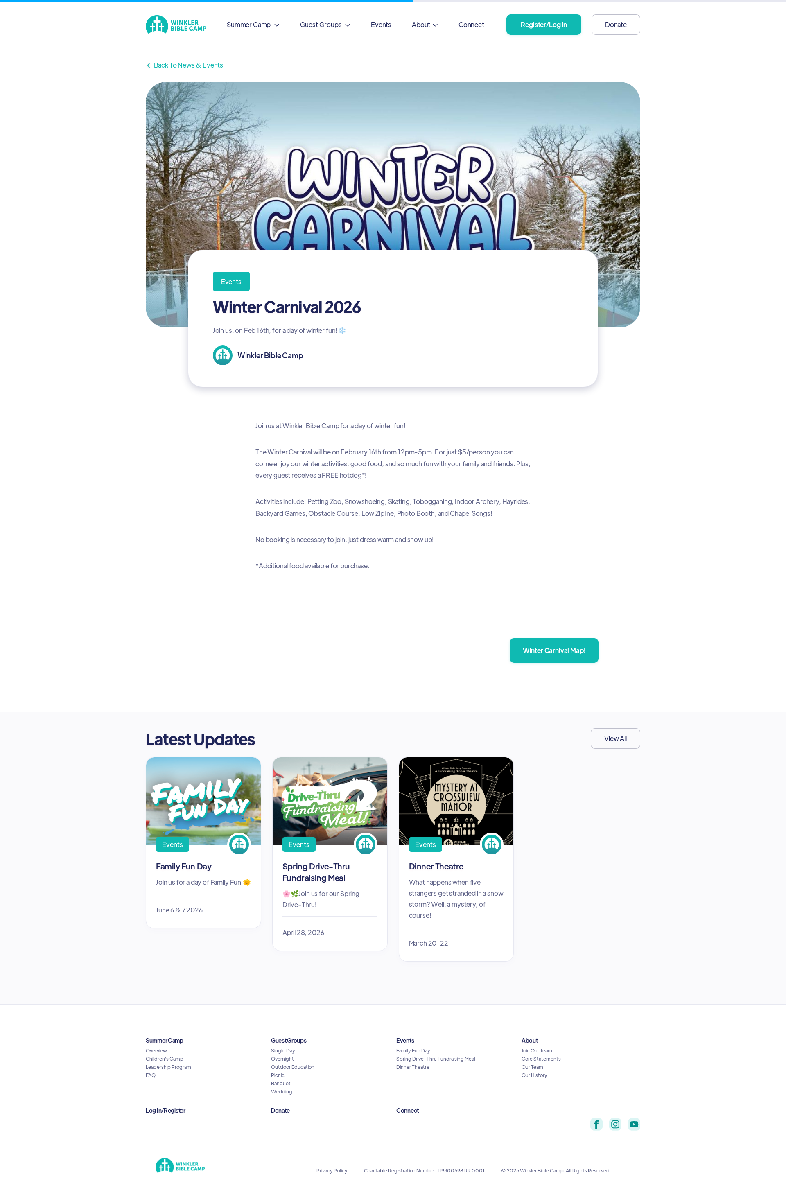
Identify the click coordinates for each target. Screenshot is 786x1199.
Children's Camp (164, 1058)
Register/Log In (544, 24)
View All (615, 738)
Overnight (282, 1058)
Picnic (278, 1075)
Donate (616, 24)
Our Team (532, 1066)
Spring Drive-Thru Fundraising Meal (435, 1058)
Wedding (281, 1091)
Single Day (283, 1050)
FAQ (151, 1075)
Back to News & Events (184, 65)
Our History (534, 1075)
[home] (176, 24)
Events (381, 24)
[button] (253, 24)
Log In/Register (165, 1110)
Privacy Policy (332, 1170)
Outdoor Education (292, 1066)
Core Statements (541, 1058)
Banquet (281, 1083)
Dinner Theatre (412, 1066)
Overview (156, 1050)
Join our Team (537, 1050)
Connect (471, 24)
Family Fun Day (413, 1050)
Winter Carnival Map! (554, 650)
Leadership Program (168, 1066)
